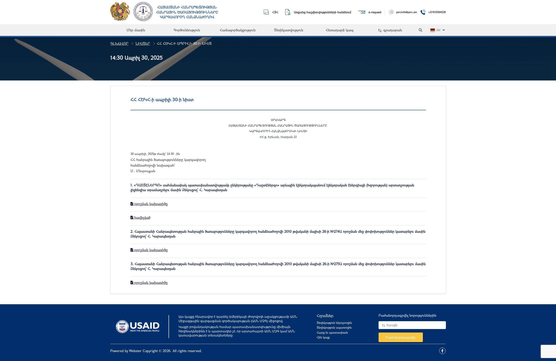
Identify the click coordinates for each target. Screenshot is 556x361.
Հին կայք (323, 337)
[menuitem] (136, 30)
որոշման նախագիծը (150, 203)
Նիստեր (142, 43)
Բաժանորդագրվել (400, 337)
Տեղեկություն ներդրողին (334, 323)
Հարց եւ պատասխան (332, 332)
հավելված (141, 217)
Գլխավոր (119, 43)
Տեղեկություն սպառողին (334, 327)
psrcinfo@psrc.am (406, 12)
